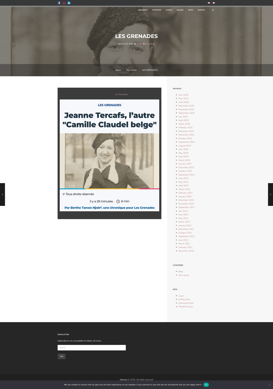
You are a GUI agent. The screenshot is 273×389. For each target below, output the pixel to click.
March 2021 (184, 243)
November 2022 (186, 203)
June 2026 (183, 94)
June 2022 (183, 214)
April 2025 (183, 120)
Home (118, 70)
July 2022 (183, 211)
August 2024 (184, 145)
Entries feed (184, 299)
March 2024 (184, 160)
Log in (181, 295)
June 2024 (183, 149)
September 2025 (186, 113)
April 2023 (183, 185)
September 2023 (186, 174)
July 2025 (183, 116)
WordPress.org (185, 306)
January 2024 (184, 163)
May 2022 (183, 218)
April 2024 (183, 156)
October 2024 (185, 138)
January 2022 (184, 225)
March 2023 (184, 189)
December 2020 (186, 250)
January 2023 (184, 196)
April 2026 (183, 102)
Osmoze (123, 379)
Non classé (150, 43)
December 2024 (186, 131)
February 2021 (185, 247)
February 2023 (185, 192)
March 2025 (184, 124)
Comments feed (186, 303)
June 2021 (183, 240)
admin (139, 43)
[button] (59, 2)
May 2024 (183, 153)
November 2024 (186, 134)
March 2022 (184, 221)
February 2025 (185, 127)
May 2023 (183, 182)
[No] (269, 384)
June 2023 (183, 178)
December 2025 (186, 105)
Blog (180, 271)
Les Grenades (121, 94)
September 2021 (186, 236)
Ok (206, 384)
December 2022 (186, 200)
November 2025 (186, 109)
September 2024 (186, 142)
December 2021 (186, 229)
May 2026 (183, 98)
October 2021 (185, 232)
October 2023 (185, 171)
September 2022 (186, 207)
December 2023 (186, 167)
